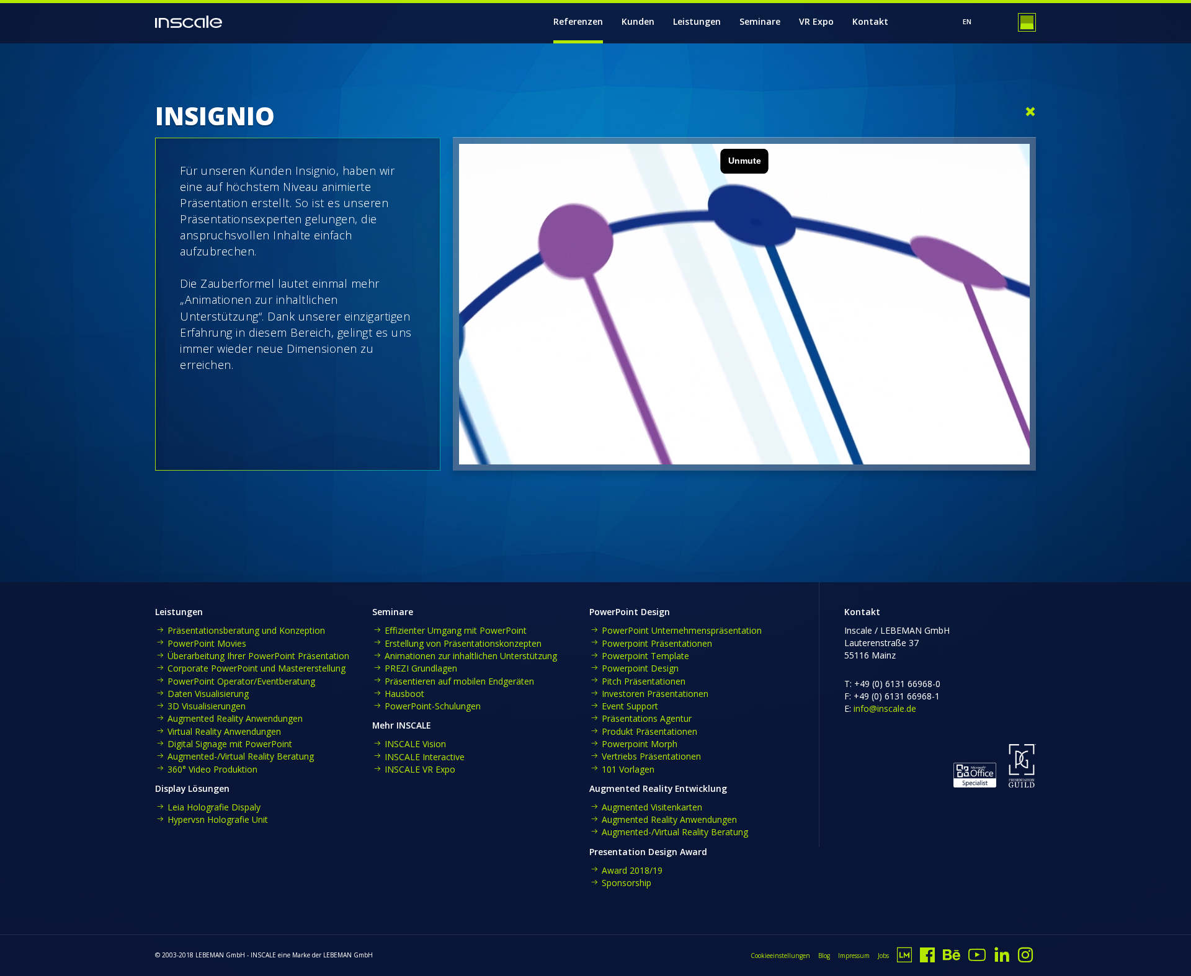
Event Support (630, 706)
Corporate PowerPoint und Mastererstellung (256, 668)
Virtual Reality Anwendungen (224, 731)
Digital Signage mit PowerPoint (229, 744)
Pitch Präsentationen (643, 681)
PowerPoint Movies (206, 643)
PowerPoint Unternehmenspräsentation (682, 630)
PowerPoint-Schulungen (433, 706)
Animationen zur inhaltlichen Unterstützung (471, 656)
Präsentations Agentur (647, 718)
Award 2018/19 (632, 870)
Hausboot (404, 693)
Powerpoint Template (645, 656)
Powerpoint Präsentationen (657, 643)
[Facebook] (927, 958)
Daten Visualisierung (208, 693)
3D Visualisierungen (206, 706)
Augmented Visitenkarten (652, 807)
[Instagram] (1025, 958)
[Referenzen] (1030, 112)
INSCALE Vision (415, 744)
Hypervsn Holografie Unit (217, 819)
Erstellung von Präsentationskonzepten (463, 643)
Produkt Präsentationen (649, 731)
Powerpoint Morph (639, 744)
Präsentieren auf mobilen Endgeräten (459, 681)
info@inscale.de (885, 708)
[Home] (188, 21)
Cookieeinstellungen (780, 955)
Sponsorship (626, 883)
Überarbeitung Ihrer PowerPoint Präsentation (258, 656)
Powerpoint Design (640, 668)
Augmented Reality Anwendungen (235, 718)
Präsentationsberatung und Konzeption (246, 630)
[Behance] (951, 958)
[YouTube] (977, 958)
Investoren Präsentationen (655, 693)
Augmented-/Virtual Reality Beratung (240, 756)
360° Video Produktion (212, 769)
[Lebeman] (904, 958)
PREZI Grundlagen (421, 668)
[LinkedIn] (1002, 958)
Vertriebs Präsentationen (651, 756)
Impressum (854, 955)
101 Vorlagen (628, 769)
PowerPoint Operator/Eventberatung (241, 681)
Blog (824, 955)
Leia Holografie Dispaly (214, 807)
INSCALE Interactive (425, 757)
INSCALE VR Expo (420, 769)
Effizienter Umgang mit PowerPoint (456, 630)
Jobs (883, 955)
